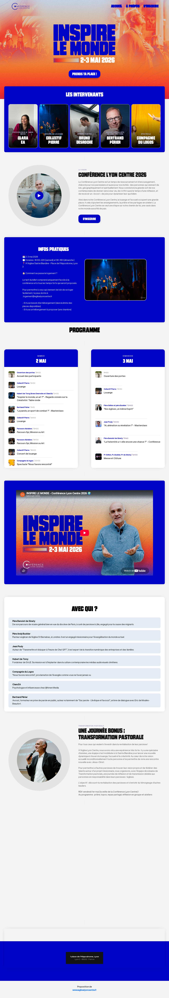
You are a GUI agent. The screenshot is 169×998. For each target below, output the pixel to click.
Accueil (116, 6)
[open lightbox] (39, 195)
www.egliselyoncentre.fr (84, 990)
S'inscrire (151, 6)
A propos (133, 6)
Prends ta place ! (84, 74)
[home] (19, 6)
